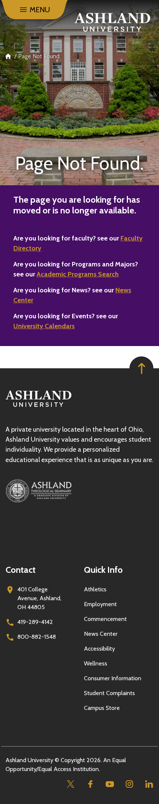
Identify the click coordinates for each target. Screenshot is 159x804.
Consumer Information (112, 678)
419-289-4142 (35, 621)
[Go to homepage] (38, 407)
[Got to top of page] (141, 368)
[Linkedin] (148, 784)
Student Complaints (109, 693)
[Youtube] (109, 784)
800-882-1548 (36, 636)
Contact (20, 569)
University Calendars (44, 326)
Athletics (95, 589)
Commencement (105, 618)
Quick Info (103, 569)
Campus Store (102, 707)
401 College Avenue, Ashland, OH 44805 (39, 598)
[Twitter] (70, 784)
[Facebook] (90, 784)
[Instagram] (129, 784)
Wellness (95, 663)
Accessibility (99, 648)
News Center (101, 633)
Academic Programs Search (78, 274)
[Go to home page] (112, 22)
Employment (100, 604)
